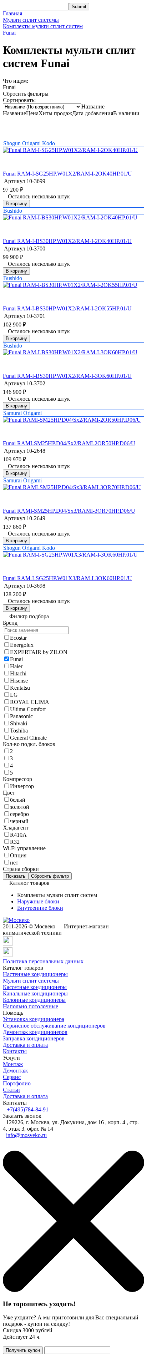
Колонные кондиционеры (34, 1000)
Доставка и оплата (25, 1045)
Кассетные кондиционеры (35, 987)
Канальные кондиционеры (35, 993)
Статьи (11, 1090)
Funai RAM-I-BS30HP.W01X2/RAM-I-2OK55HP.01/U (67, 308)
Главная (12, 13)
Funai (9, 33)
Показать (15, 876)
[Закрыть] (73, 1290)
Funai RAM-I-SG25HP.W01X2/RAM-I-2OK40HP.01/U (67, 174)
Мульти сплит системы (31, 20)
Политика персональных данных (43, 961)
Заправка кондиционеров (34, 1038)
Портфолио (17, 1083)
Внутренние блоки (40, 908)
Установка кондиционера (33, 1019)
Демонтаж (15, 1071)
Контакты (15, 1051)
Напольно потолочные (30, 1006)
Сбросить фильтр (50, 876)
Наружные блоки (38, 901)
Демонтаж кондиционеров (35, 1032)
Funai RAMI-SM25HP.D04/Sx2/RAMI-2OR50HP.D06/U (69, 443)
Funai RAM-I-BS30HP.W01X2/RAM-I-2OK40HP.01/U (67, 241)
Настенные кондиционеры (35, 974)
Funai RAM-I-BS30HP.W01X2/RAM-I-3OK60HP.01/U (67, 376)
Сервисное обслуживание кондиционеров (54, 1026)
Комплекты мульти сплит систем (43, 26)
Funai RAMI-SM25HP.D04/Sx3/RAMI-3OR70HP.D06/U (69, 511)
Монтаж (13, 1064)
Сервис (12, 1077)
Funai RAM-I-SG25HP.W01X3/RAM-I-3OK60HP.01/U (67, 578)
